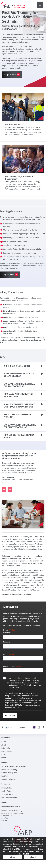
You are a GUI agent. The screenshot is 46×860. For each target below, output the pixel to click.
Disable (33, 857)
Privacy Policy (6, 788)
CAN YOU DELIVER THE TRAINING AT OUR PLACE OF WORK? (20, 385)
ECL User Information (9, 797)
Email (9, 654)
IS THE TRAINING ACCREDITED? (17, 366)
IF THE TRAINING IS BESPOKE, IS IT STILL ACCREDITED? (19, 374)
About (3, 745)
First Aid (4, 776)
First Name (7, 633)
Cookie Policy (6, 791)
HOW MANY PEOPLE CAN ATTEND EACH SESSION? (18, 395)
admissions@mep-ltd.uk (10, 806)
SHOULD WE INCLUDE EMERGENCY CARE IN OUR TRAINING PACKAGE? (19, 405)
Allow (12, 857)
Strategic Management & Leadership (15, 767)
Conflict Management (9, 773)
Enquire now (10, 75)
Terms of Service (7, 794)
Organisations (6, 751)
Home (3, 742)
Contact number (13, 666)
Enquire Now (8, 275)
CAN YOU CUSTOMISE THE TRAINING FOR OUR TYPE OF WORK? (20, 426)
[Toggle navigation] (40, 5)
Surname (6, 642)
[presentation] (3, 489)
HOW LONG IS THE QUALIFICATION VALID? (19, 436)
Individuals (5, 748)
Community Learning (9, 779)
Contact (4, 758)
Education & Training (9, 770)
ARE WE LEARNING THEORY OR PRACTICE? (17, 415)
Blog (3, 754)
